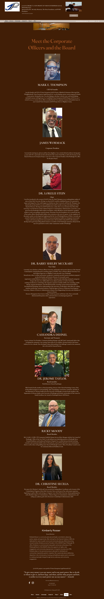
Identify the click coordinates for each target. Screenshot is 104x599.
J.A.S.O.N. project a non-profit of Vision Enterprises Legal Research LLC (52, 568)
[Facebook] (96, 21)
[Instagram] (98, 21)
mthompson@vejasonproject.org (52, 580)
